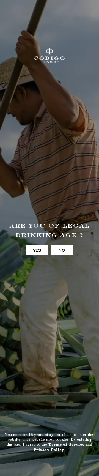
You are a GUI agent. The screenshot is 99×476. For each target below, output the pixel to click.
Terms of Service (66, 444)
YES (37, 250)
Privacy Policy (49, 449)
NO (62, 250)
